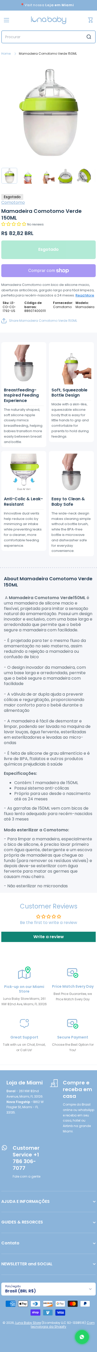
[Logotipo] (48, 20)
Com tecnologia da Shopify (63, 1325)
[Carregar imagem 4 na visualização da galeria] (65, 176)
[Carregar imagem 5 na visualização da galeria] (84, 176)
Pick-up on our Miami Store (24, 989)
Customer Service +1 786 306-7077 (26, 1158)
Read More (85, 295)
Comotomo (13, 202)
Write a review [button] (48, 937)
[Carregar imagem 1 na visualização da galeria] (9, 176)
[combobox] (48, 36)
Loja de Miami (24, 1082)
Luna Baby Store (28, 1323)
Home (6, 54)
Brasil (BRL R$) (20, 1291)
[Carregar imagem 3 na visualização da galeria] (47, 176)
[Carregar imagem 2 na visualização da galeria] (28, 176)
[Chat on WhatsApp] (82, 1337)
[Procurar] (89, 36)
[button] (14, 224)
